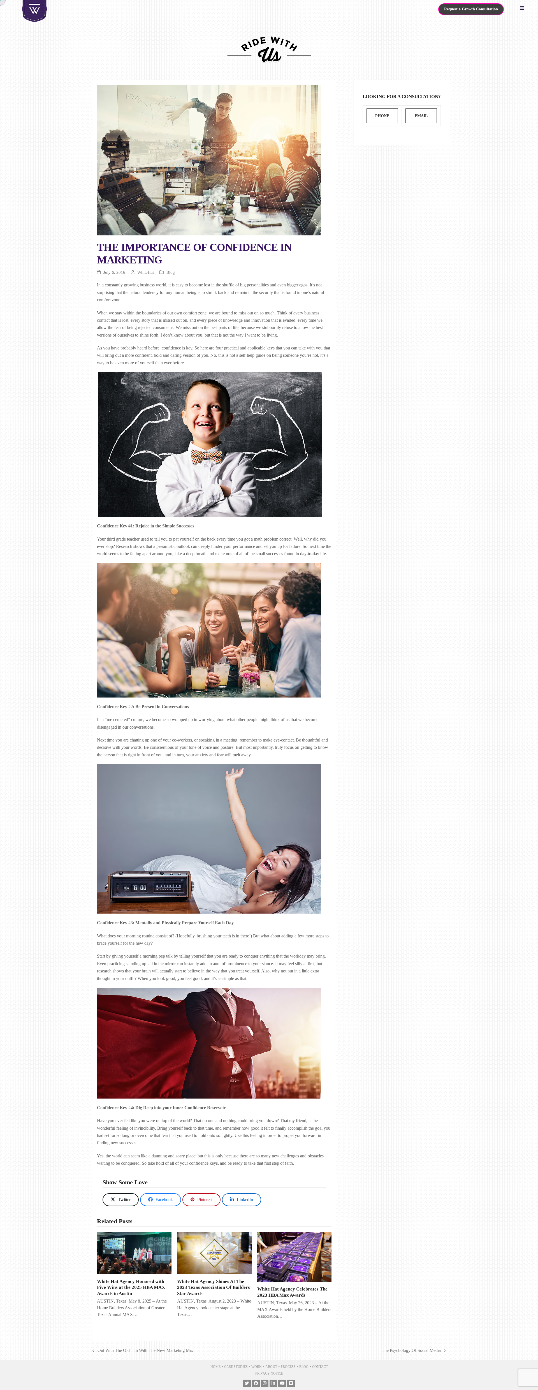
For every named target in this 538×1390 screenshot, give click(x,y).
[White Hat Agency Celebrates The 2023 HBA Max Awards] (294, 1257)
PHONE (382, 116)
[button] (523, 8)
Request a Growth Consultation (471, 9)
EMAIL (421, 116)
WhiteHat (145, 272)
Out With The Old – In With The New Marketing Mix (142, 1351)
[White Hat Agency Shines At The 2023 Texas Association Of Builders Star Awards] (214, 1253)
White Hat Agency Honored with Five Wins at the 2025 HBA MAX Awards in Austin (131, 1287)
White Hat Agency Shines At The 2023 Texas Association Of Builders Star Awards (213, 1287)
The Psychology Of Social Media (411, 1351)
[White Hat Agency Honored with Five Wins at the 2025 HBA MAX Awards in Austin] (134, 1253)
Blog (170, 272)
